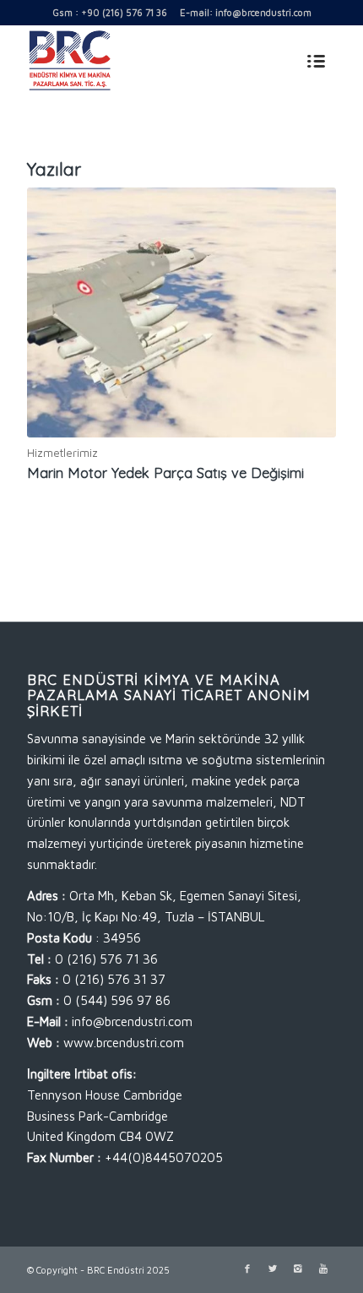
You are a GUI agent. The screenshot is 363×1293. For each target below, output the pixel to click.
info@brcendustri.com (263, 12)
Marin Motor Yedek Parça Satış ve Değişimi (165, 472)
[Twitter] (272, 1268)
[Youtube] (323, 1268)
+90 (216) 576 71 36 (124, 12)
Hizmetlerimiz (62, 452)
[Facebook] (247, 1268)
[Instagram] (298, 1268)
